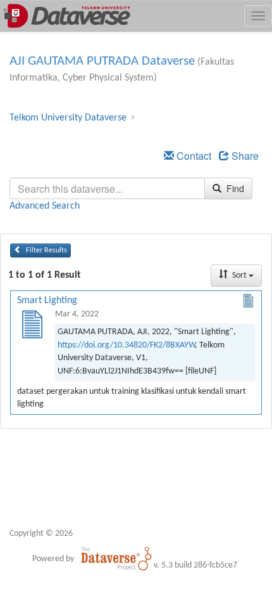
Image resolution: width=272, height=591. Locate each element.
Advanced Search (44, 206)
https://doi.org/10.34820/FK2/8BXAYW (126, 345)
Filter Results (45, 250)
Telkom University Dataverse (68, 118)
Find (234, 188)
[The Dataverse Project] (116, 559)
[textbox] (107, 188)
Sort (239, 275)
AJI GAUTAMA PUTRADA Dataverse (102, 61)
